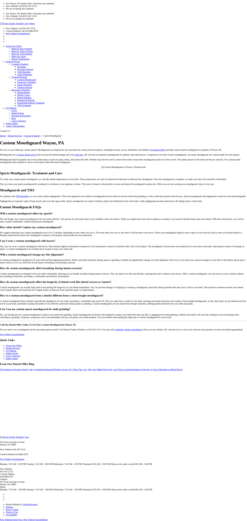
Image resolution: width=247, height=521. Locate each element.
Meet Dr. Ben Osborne (21, 49)
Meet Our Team (18, 56)
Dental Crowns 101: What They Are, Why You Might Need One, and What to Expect (92, 369)
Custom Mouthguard (26, 79)
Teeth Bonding (24, 72)
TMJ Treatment (24, 105)
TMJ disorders (22, 196)
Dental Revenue (30, 504)
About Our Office (14, 46)
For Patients (11, 108)
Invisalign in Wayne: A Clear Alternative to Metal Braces (157, 369)
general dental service (27, 155)
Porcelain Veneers (25, 69)
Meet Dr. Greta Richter (21, 54)
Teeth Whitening (24, 74)
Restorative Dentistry (20, 90)
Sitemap (9, 507)
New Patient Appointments (18, 33)
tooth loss (79, 155)
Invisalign (21, 67)
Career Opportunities (15, 126)
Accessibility (11, 515)
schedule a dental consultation (128, 329)
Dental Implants (24, 98)
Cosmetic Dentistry (20, 64)
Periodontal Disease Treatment (31, 103)
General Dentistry (19, 77)
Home (3, 136)
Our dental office (157, 150)
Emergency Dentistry (26, 82)
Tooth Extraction (24, 87)
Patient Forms (17, 113)
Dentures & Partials (26, 100)
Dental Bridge (23, 92)
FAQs (14, 110)
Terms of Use (12, 512)
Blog (13, 118)
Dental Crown (23, 95)
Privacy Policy (12, 509)
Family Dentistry (24, 85)
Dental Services (13, 61)
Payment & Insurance (21, 116)
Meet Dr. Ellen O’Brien (22, 51)
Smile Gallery (12, 123)
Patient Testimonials (20, 59)
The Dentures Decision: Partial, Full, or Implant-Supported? (27, 369)
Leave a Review (18, 121)
